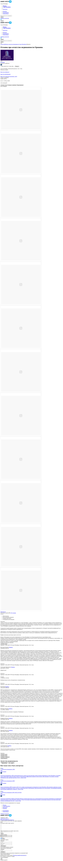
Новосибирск (6, 13)
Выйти (2, 20)
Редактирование (20, 85)
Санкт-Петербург (7, 7)
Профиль (11, 647)
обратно (2, 611)
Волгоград (5, 9)
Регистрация (3, 845)
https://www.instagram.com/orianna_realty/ (8, 76)
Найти (2, 17)
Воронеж (5, 11)
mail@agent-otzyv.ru (4, 818)
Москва (4, 5)
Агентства (2, 44)
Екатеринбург (6, 12)
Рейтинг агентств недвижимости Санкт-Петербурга (16, 44)
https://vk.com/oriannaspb (5, 74)
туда (5, 611)
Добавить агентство (4, 18)
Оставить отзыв (4, 85)
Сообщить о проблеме (12, 85)
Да (1, 858)
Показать (17, 66)
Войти (2, 833)
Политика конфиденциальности (7, 819)
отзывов (2, 62)
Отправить (3, 851)
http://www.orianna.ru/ (4, 72)
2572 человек (13, 612)
